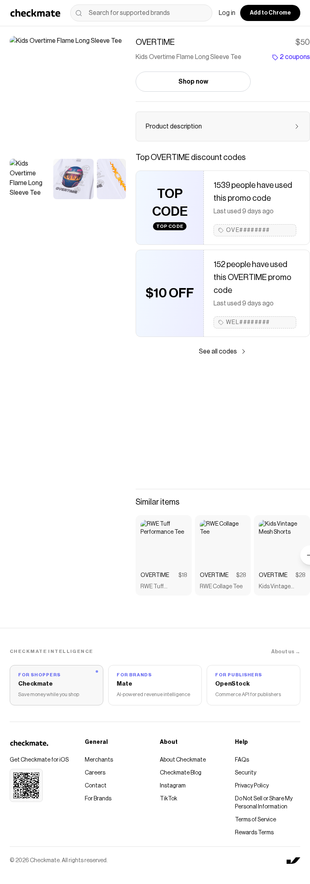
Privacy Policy (252, 786)
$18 (182, 575)
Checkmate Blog (180, 773)
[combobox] (141, 12)
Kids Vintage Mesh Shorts (275, 587)
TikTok (168, 799)
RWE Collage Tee (221, 586)
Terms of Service (255, 820)
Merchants (99, 760)
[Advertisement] (223, 422)
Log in (227, 13)
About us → (285, 651)
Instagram (173, 786)
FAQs (242, 760)
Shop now (193, 81)
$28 (241, 575)
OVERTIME (154, 575)
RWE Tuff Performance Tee (162, 587)
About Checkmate (183, 760)
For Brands (98, 799)
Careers (95, 773)
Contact (96, 786)
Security (245, 773)
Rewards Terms (254, 833)
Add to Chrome (270, 13)
